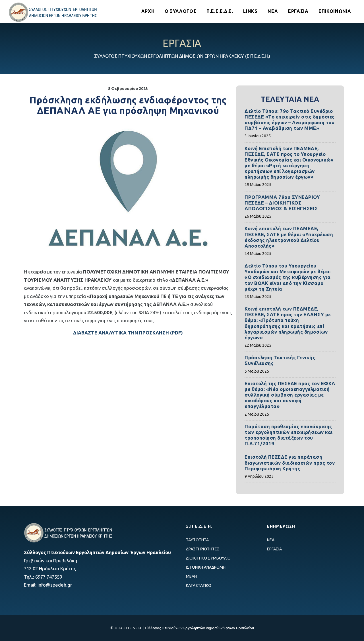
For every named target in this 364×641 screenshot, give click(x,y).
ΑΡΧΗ (147, 11)
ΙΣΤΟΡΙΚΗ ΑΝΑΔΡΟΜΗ (206, 567)
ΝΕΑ (273, 11)
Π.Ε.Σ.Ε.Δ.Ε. (219, 11)
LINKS (250, 11)
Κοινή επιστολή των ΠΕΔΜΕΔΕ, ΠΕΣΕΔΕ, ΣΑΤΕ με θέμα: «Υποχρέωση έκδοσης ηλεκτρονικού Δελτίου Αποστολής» (289, 237)
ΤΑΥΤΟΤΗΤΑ (197, 540)
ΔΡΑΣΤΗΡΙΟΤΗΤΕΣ (203, 549)
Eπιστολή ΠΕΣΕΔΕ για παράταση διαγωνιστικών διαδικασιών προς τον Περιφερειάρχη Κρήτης (290, 462)
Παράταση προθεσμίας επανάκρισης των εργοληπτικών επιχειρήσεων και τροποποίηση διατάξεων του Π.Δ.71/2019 (289, 435)
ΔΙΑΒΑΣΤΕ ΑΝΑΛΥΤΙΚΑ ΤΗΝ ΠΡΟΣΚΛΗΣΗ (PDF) (128, 332)
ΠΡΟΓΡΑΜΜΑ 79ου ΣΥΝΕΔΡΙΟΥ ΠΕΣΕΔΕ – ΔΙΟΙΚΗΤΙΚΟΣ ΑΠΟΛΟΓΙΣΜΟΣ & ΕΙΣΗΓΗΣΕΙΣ (282, 202)
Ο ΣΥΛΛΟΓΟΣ (180, 11)
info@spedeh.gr (55, 584)
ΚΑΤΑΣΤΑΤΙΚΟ (198, 585)
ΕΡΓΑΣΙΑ (298, 11)
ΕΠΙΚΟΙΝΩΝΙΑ (334, 11)
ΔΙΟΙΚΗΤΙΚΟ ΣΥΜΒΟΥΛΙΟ (208, 558)
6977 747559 (48, 576)
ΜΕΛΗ (191, 576)
